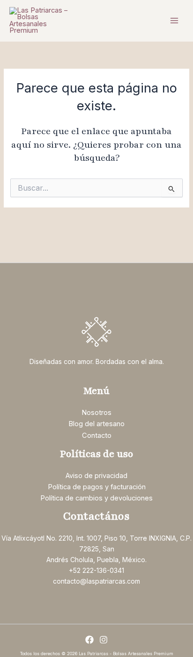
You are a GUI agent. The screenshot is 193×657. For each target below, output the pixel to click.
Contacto (96, 435)
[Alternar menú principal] (174, 20)
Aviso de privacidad (96, 475)
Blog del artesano (96, 424)
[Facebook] (89, 640)
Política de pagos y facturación (97, 487)
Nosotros (96, 412)
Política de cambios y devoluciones (96, 498)
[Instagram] (103, 640)
